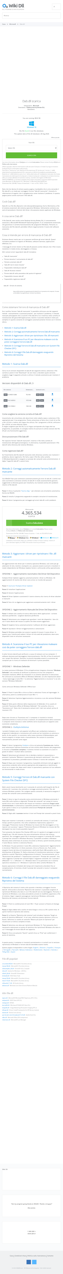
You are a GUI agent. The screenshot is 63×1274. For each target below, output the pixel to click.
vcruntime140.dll (7, 964)
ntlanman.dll (6, 1020)
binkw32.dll (5, 976)
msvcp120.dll (6, 978)
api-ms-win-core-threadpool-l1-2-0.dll (13, 1015)
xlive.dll (4, 971)
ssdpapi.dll (5, 1000)
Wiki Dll (5, 1169)
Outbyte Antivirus (21, 727)
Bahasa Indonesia (26, 950)
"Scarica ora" (13, 170)
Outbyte (22, 162)
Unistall (43, 167)
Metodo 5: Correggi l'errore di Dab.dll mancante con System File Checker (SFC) (31, 347)
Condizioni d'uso (20, 1256)
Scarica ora (31, 155)
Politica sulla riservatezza (9, 164)
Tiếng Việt (5, 952)
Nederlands (38, 950)
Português (7, 950)
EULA (56, 162)
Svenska (54, 950)
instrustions (36, 162)
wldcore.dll (5, 986)
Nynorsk (47, 950)
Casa (11, 1256)
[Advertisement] (31, 64)
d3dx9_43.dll (6, 973)
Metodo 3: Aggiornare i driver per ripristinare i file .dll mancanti (31, 335)
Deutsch (43, 947)
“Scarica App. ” (26, 491)
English (35, 947)
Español (50, 947)
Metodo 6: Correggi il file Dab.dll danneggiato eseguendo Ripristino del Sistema (28, 353)
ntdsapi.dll (5, 1003)
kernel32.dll (5, 1005)
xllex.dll (4, 1017)
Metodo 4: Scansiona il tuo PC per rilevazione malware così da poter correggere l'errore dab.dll (31, 340)
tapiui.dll (4, 998)
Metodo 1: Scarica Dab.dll (15, 328)
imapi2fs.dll (5, 1008)
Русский (15, 950)
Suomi (13, 952)
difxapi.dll (5, 1010)
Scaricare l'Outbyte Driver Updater (20, 586)
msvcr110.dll (6, 981)
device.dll (5, 1013)
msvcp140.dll (6, 966)
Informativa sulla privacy (19, 169)
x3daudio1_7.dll (7, 983)
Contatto (50, 1256)
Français (58, 947)
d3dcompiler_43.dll (8, 969)
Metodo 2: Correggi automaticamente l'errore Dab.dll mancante (32, 331)
